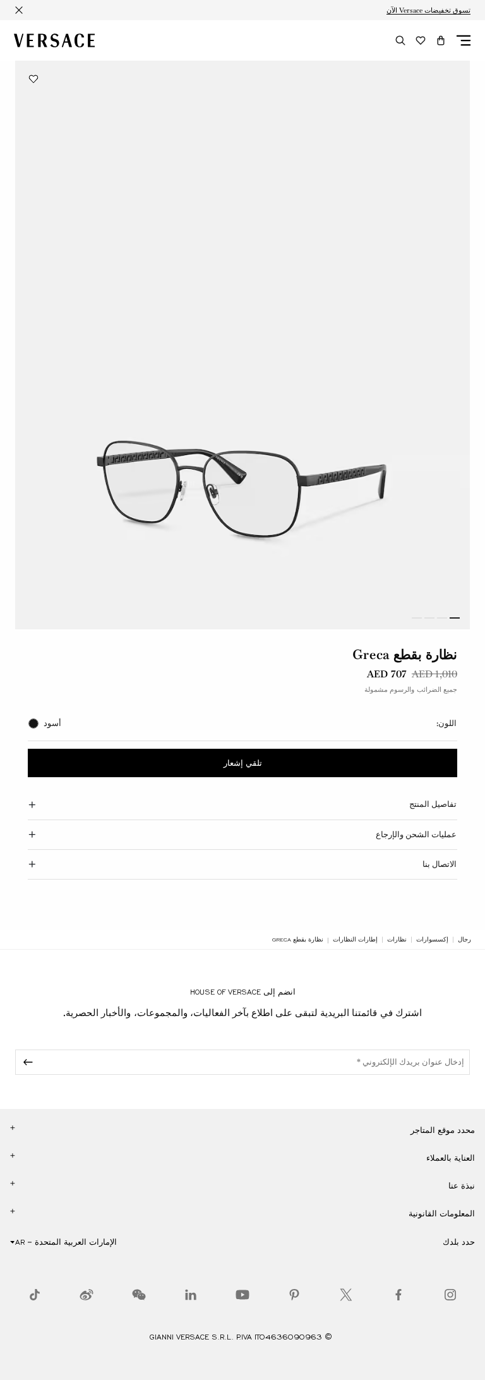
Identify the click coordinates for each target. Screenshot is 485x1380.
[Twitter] (346, 1294)
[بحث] (400, 40)
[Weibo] (86, 1294)
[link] (464, 939)
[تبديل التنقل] (463, 40)
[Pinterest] (294, 1294)
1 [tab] (455, 618)
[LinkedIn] (190, 1294)
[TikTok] (34, 1294)
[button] (441, 40)
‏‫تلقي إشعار (243, 763)
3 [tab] (429, 618)
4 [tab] (417, 618)
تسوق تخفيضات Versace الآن (428, 10)
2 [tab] (442, 618)
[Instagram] (450, 1294)
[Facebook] (398, 1294)
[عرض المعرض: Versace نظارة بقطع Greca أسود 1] (242, 345)
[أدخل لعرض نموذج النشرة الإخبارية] (26, 1062)
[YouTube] (242, 1294)
